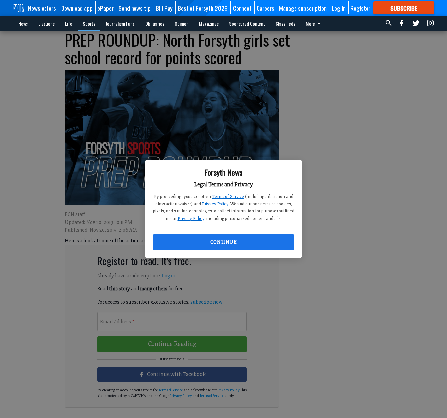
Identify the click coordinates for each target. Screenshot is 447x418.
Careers (265, 8)
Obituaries (154, 23)
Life (68, 23)
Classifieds (285, 23)
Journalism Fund (120, 23)
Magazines (209, 23)
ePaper (106, 8)
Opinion (181, 23)
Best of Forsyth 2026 (203, 8)
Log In (339, 8)
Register (360, 8)
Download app (77, 8)
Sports (89, 23)
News (23, 23)
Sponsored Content (247, 23)
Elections (46, 23)
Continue (223, 242)
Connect (242, 8)
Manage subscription (303, 8)
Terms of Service (228, 196)
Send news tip (134, 8)
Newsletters (42, 8)
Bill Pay (164, 8)
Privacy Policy (215, 204)
